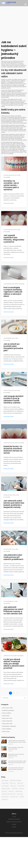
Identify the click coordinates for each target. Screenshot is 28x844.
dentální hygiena (6, 788)
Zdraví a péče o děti (7, 723)
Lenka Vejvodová (9, 175)
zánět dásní (5, 799)
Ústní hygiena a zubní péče (9, 726)
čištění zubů (13, 786)
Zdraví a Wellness (6, 729)
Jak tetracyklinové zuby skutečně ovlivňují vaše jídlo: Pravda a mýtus (17, 741)
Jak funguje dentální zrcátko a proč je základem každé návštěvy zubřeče (13, 399)
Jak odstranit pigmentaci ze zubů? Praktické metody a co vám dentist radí (13, 610)
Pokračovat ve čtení (9, 203)
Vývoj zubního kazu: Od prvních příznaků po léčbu (16, 755)
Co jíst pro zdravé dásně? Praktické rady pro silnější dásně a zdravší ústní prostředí (14, 663)
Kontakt (14, 824)
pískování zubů (14, 796)
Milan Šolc (7, 655)
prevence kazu (5, 796)
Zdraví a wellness (6, 713)
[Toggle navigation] (25, 4)
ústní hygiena (5, 780)
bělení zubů (20, 783)
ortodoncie (11, 791)
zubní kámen (21, 786)
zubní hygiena (5, 786)
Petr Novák (8, 443)
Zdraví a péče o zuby (7, 707)
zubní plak (4, 791)
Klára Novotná (8, 495)
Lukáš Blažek (8, 284)
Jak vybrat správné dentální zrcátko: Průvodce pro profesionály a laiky (17, 761)
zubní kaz (21, 788)
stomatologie (5, 783)
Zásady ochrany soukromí (14, 821)
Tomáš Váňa (8, 549)
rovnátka (22, 796)
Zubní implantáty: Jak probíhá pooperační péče (15, 748)
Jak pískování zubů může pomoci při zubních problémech (13, 557)
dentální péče (18, 791)
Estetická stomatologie (8, 710)
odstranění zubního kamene (8, 794)
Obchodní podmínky (14, 819)
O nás (14, 816)
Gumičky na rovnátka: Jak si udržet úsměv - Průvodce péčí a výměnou (11, 185)
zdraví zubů (20, 794)
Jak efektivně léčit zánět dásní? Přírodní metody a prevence (16, 768)
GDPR (14, 827)
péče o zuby (13, 783)
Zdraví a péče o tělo (7, 718)
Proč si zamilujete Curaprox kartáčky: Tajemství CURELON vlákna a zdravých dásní (13, 291)
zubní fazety (15, 788)
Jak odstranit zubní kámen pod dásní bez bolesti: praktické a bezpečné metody (14, 504)
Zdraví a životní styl (7, 721)
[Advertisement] (14, 24)
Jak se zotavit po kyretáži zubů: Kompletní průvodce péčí (13, 347)
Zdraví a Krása (6, 731)
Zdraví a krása (5, 715)
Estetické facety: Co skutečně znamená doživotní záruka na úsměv (13, 449)
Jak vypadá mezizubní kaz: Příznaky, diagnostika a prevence (14, 238)
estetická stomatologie (15, 780)
